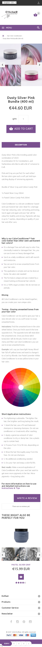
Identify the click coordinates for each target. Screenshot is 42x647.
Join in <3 (21, 346)
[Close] (38, 298)
